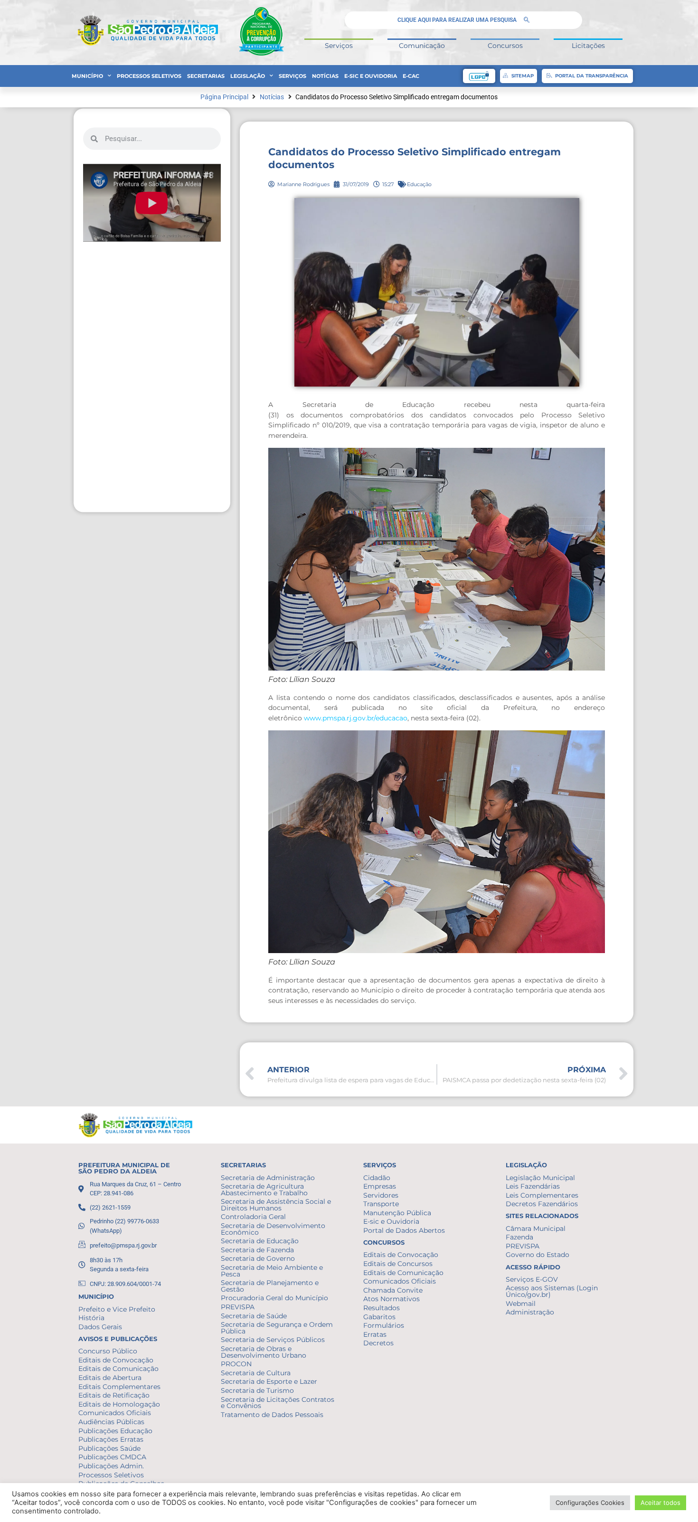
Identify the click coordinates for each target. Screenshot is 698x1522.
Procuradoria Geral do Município (274, 1298)
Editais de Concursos (398, 1263)
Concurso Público (107, 1351)
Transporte (381, 1204)
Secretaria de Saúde (254, 1316)
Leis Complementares (542, 1195)
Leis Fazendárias (533, 1186)
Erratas (375, 1334)
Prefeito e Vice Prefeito (116, 1309)
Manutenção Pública (397, 1213)
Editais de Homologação (119, 1404)
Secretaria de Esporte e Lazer (269, 1381)
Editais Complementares (119, 1386)
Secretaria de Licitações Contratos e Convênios (277, 1403)
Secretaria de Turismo (257, 1390)
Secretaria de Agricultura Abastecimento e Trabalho (264, 1189)
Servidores (380, 1195)
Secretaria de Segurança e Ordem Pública (277, 1328)
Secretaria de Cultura (256, 1373)
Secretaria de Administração (268, 1178)
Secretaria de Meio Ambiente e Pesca (272, 1271)
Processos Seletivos (149, 76)
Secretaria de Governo (258, 1258)
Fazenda (519, 1237)
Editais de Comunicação (118, 1368)
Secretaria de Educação (260, 1241)
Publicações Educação (115, 1431)
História (91, 1318)
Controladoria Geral (253, 1216)
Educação (419, 184)
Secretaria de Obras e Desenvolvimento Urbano (263, 1352)
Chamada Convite (393, 1290)
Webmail (521, 1303)
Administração (530, 1312)
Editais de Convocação (115, 1360)
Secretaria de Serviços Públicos (273, 1339)
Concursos (505, 45)
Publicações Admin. (111, 1466)
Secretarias (206, 76)
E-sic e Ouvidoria (370, 76)
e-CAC (411, 76)
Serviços (339, 45)
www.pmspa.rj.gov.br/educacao (355, 718)
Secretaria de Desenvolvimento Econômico (273, 1229)
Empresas (379, 1186)
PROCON (236, 1364)
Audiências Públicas (111, 1422)
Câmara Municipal (536, 1228)
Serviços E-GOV (532, 1279)
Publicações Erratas (110, 1439)
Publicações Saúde (109, 1448)
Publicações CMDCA (112, 1457)
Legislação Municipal (540, 1178)
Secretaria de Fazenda (257, 1250)
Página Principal (224, 97)
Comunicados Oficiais (114, 1413)
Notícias (325, 76)
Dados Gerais (100, 1327)
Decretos (378, 1343)
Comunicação (422, 45)
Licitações (588, 45)
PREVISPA (238, 1307)
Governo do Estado (537, 1254)
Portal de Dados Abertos (404, 1230)
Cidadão (376, 1178)
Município (87, 76)
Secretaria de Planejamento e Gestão (270, 1286)
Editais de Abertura (109, 1377)
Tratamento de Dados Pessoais (272, 1414)
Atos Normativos (391, 1299)
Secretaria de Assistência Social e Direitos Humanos (276, 1205)
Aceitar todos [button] (660, 1502)
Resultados (381, 1308)
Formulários (383, 1325)
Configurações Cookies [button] (590, 1502)
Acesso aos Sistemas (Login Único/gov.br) (552, 1291)
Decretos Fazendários (542, 1204)
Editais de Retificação (114, 1395)
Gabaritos (379, 1317)
